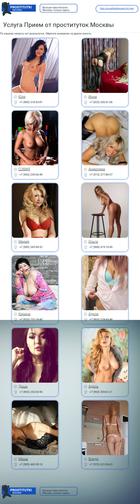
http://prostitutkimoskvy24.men (117, 8)
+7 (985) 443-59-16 (31, 464)
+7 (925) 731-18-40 (31, 319)
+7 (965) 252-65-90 (31, 392)
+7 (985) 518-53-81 (31, 102)
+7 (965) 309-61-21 (101, 392)
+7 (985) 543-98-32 (31, 247)
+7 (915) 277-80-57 (101, 174)
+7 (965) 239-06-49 (31, 174)
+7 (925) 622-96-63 (101, 464)
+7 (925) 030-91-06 (101, 102)
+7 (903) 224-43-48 (101, 319)
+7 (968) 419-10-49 (101, 247)
